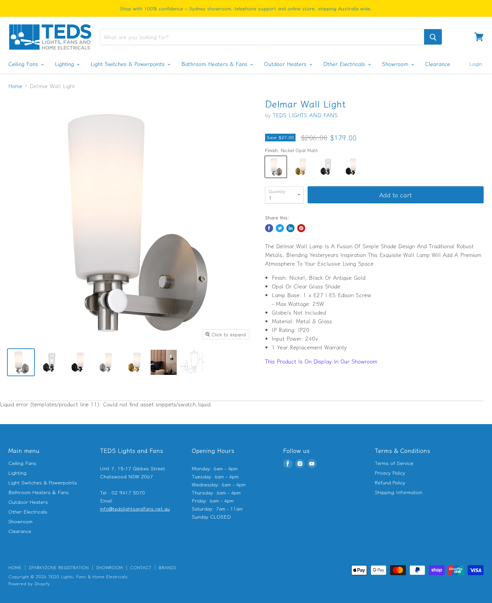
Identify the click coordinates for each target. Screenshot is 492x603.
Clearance (437, 64)
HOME (14, 567)
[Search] (433, 37)
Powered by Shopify (29, 583)
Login (475, 63)
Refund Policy (390, 482)
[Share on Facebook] (269, 228)
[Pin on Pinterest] (301, 228)
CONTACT (140, 567)
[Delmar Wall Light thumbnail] (21, 362)
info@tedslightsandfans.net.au (135, 508)
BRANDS (167, 567)
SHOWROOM (109, 567)
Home (15, 86)
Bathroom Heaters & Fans (215, 64)
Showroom (396, 64)
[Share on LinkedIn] (290, 228)
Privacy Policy (390, 472)
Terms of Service (394, 462)
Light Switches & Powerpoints (129, 64)
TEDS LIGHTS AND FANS (305, 115)
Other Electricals (345, 64)
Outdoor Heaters (286, 64)
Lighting (65, 64)
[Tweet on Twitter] (280, 228)
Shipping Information (398, 491)
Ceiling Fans (24, 64)
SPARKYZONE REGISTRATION (59, 567)
